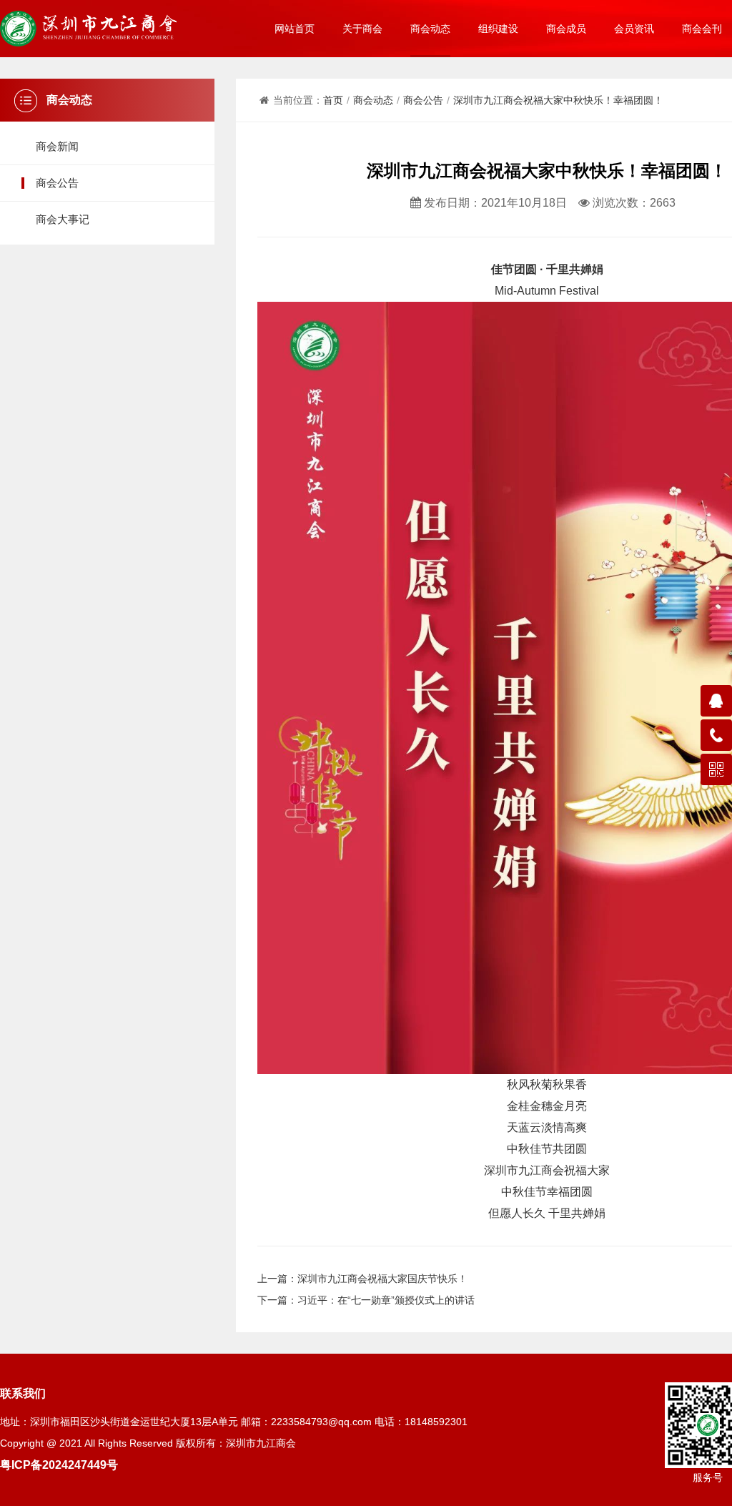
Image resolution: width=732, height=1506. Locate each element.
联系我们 (23, 1393)
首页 (333, 100)
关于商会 (362, 28)
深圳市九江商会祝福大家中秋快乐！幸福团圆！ (558, 100)
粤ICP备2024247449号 (59, 1464)
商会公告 (57, 183)
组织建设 (498, 28)
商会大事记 (62, 219)
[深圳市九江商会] (88, 28)
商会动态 (430, 28)
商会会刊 (702, 28)
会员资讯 (634, 28)
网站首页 (294, 28)
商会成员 (566, 28)
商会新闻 (57, 146)
